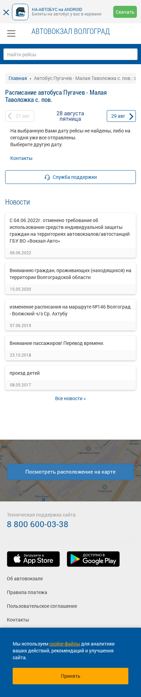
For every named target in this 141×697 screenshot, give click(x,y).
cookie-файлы (64, 643)
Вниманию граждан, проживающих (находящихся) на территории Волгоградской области (70, 273)
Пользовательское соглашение (42, 606)
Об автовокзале (25, 578)
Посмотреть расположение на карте (70, 471)
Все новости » (70, 398)
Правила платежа (27, 592)
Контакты (21, 158)
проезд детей (25, 373)
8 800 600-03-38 (37, 524)
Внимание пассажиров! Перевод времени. (57, 343)
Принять (70, 676)
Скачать (125, 12)
